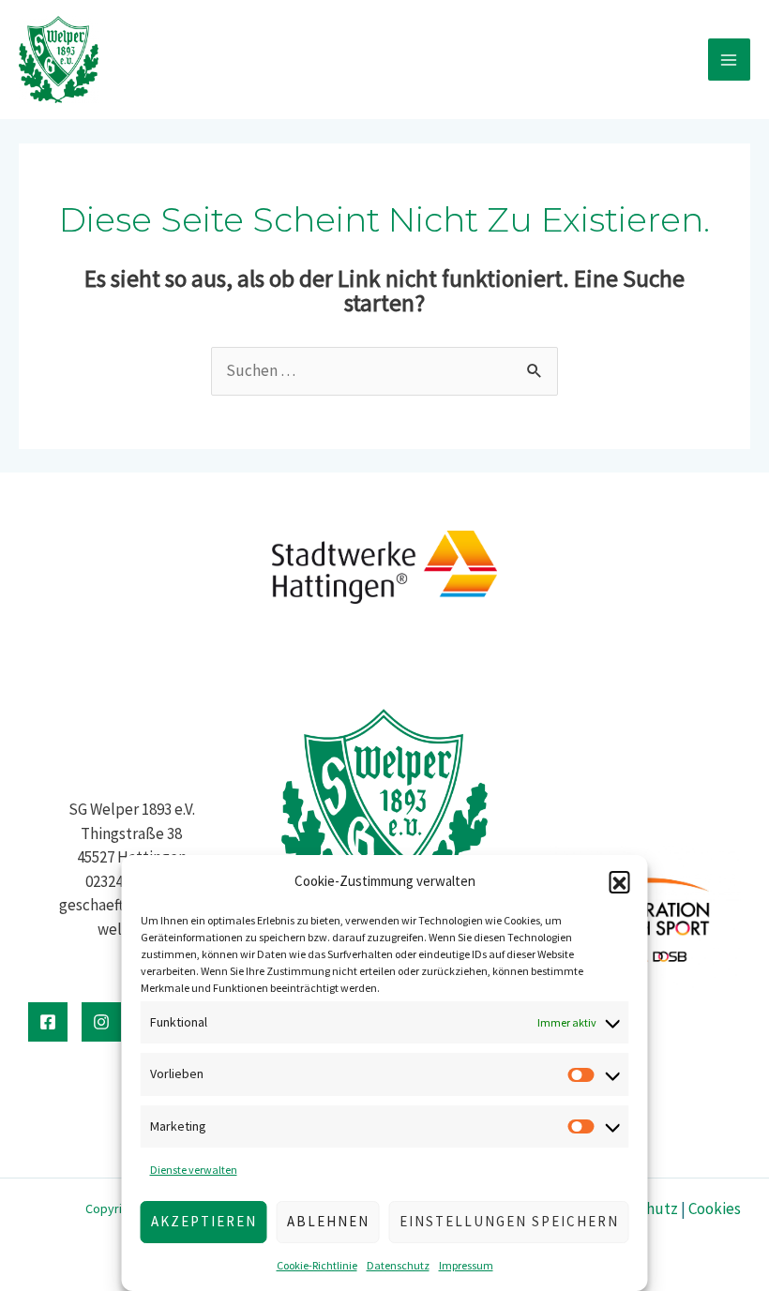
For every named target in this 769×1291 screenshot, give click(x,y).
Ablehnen (328, 1221)
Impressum (466, 1265)
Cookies (714, 1208)
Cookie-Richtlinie (317, 1265)
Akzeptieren (204, 1221)
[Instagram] (101, 1022)
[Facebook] (48, 1022)
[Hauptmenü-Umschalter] (729, 60)
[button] (620, 881)
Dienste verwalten (193, 1170)
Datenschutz (398, 1265)
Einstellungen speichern (509, 1221)
